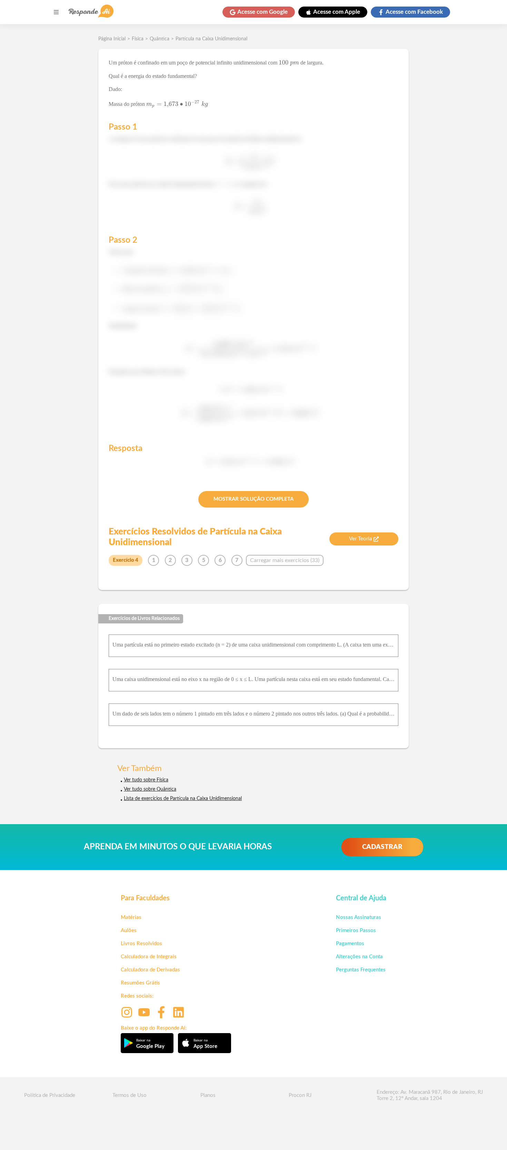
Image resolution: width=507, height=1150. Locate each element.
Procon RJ (300, 1095)
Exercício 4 (125, 560)
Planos (208, 1095)
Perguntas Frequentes (361, 969)
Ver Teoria (360, 538)
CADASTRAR (382, 847)
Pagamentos (350, 943)
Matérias (131, 917)
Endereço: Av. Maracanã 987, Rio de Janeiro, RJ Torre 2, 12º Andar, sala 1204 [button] (430, 1095)
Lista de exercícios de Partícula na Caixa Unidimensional (183, 798)
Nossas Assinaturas (358, 917)
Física (137, 39)
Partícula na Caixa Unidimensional (211, 39)
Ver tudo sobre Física (146, 780)
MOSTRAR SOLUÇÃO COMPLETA (253, 499)
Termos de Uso (129, 1095)
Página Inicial (112, 39)
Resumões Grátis (140, 983)
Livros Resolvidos (141, 943)
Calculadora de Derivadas (150, 969)
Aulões (129, 930)
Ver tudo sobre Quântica (150, 789)
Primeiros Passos (356, 930)
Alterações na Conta (359, 956)
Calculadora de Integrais (149, 956)
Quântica (159, 39)
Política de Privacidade (49, 1095)
